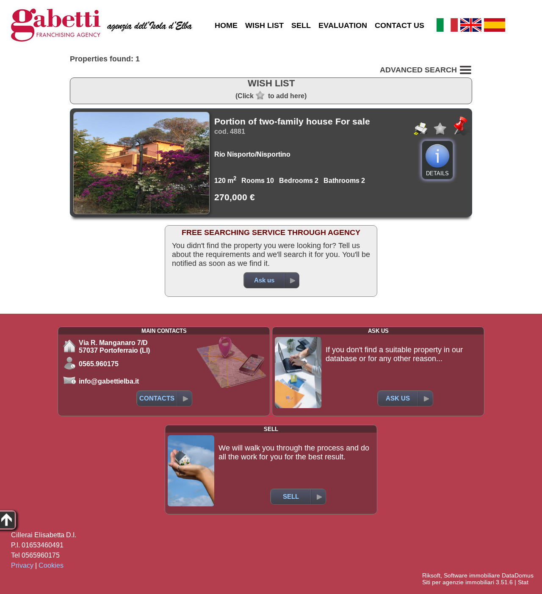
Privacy (22, 565)
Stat (523, 582)
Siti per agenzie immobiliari (458, 582)
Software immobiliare (472, 575)
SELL (301, 25)
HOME (226, 25)
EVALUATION (342, 25)
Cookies (51, 565)
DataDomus (518, 575)
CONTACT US (399, 25)
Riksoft (431, 575)
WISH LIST (264, 25)
